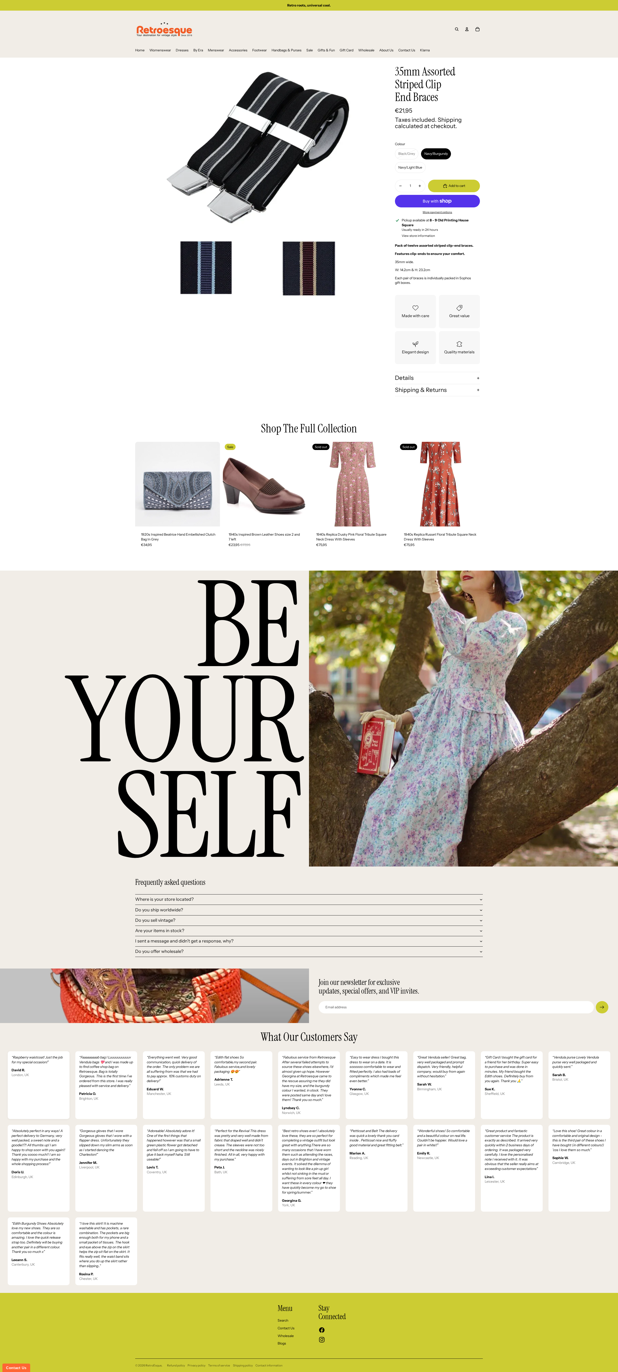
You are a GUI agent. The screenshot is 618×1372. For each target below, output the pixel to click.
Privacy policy (196, 1365)
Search (283, 1320)
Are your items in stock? (159, 930)
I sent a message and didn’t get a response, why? (184, 941)
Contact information (268, 1365)
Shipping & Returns (421, 389)
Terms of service (219, 1365)
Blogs (282, 1343)
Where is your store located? (164, 899)
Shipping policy (243, 1365)
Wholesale (286, 1336)
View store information (418, 236)
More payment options (437, 212)
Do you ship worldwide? (159, 910)
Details (404, 377)
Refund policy (176, 1365)
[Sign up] (602, 1007)
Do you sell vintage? (155, 920)
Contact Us (286, 1328)
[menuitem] (140, 50)
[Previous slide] (142, 484)
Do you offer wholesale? (159, 951)
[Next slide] (212, 484)
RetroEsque (154, 1365)
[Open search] (456, 29)
